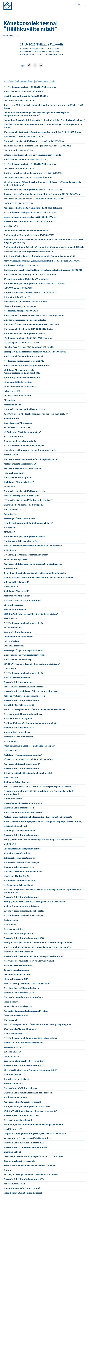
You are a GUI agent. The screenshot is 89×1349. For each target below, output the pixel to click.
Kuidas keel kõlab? (13, 798)
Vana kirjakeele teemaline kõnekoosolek (24, 871)
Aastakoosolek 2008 (13, 1047)
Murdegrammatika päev (15, 1097)
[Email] (40, 65)
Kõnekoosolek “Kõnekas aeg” (18, 659)
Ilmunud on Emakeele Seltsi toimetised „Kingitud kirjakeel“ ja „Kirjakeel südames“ (44, 120)
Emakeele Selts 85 (12, 1151)
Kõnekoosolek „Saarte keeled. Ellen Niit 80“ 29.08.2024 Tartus (34, 198)
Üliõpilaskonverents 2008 (16, 1015)
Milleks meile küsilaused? (16, 582)
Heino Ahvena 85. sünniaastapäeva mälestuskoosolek (29, 1165)
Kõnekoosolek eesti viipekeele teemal (22, 1102)
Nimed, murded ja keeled (16, 559)
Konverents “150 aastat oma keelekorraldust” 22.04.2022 (31, 324)
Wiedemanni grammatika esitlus (20, 880)
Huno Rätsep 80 (11, 1056)
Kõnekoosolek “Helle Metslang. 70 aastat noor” (27, 365)
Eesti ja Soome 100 (13, 509)
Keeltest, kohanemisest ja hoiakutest (21, 906)
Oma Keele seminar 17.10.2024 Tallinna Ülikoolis (28, 177)
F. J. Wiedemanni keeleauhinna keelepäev (24, 445)
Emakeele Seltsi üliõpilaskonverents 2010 (24, 938)
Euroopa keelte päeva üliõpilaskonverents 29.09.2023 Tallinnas (34, 283)
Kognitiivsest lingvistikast (16, 1079)
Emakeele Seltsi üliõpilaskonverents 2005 (24, 1142)
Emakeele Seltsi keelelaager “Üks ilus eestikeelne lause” (31, 691)
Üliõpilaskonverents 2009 (16, 979)
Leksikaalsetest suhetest (15, 826)
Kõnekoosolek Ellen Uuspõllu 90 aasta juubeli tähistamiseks (33, 564)
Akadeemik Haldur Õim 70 (16, 876)
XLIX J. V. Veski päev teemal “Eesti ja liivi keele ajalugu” (31, 614)
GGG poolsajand (11, 641)
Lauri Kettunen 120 (13, 1129)
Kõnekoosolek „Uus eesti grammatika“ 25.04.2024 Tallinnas (33, 207)
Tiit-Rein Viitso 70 (12, 1051)
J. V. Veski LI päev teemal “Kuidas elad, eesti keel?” (28, 500)
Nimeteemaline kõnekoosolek (18, 636)
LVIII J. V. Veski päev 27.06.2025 (19, 150)
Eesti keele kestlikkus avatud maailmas (23, 468)
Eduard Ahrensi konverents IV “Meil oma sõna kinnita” (31, 450)
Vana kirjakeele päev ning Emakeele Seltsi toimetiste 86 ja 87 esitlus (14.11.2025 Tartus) (43, 126)
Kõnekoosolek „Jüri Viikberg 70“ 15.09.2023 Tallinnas (30, 274)
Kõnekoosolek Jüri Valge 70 (17, 477)
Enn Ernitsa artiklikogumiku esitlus (21, 541)
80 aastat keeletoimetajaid (16, 970)
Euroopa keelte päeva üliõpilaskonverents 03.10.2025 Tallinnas (34, 141)
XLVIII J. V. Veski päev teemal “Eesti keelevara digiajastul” (32, 664)
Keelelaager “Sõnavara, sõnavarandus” (23, 755)
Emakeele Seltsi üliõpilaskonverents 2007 (24, 1065)
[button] (84, 5)
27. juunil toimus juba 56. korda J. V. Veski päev (26, 279)
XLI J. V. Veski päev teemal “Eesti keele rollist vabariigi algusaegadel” (38, 1024)
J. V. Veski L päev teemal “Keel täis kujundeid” (26, 554)
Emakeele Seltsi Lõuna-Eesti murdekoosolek (25, 1147)
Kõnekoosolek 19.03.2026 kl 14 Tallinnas (24, 91)
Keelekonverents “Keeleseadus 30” (20, 463)
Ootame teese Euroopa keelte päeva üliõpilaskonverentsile (32, 154)
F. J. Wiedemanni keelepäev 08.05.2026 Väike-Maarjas (30, 87)
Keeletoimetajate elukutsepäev (18, 736)
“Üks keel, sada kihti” (14, 473)
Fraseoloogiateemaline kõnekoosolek (22, 377)
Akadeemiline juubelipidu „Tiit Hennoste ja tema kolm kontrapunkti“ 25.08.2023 (43, 270)
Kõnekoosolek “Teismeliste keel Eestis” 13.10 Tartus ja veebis (34, 315)
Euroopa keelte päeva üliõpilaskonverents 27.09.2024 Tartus (33, 189)
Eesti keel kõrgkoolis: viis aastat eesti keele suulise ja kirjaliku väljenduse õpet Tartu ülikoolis (42, 891)
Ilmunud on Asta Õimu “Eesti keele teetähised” (26, 230)
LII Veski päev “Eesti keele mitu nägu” (22, 432)
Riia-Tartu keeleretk (13, 436)
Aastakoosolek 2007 (13, 1083)
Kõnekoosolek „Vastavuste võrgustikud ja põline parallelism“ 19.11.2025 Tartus (42, 132)
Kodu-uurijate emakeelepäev (18, 732)
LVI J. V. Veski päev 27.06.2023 (18, 288)
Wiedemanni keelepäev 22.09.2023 (21, 265)
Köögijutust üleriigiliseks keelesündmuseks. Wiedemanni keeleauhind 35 (39, 256)
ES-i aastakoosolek (13, 627)
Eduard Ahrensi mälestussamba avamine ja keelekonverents (33, 545)
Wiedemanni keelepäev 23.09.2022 (21, 310)
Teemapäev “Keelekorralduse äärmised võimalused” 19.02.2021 (35, 351)
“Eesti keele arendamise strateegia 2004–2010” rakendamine (34, 1156)
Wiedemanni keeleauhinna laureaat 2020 (24, 361)
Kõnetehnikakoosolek (14, 1183)
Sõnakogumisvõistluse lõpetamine (20, 1029)
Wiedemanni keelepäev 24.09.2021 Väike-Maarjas (28, 338)
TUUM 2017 (9, 532)
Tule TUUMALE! (11, 777)
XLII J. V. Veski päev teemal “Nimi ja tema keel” (27, 983)
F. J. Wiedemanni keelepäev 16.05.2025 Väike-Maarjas (30, 164)
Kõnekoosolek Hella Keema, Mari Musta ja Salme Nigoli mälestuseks (37, 947)
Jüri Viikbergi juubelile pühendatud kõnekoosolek (28, 773)
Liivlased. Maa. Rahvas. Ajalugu (19, 885)
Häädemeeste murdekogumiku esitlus (22, 848)
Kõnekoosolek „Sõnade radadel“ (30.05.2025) (26, 159)
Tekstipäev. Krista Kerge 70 (17, 297)
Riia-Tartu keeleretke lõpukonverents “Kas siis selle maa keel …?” (36, 413)
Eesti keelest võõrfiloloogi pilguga (20, 1088)
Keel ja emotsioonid (13, 1033)
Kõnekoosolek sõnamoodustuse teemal (23, 812)
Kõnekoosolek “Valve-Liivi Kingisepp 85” (24, 356)
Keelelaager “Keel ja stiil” (16, 591)
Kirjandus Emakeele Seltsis (17, 853)
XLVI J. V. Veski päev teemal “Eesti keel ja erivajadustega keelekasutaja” (39, 786)
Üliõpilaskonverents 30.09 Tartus (20, 306)
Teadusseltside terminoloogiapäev (20, 441)
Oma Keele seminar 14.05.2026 (19, 100)
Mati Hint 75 (10, 844)
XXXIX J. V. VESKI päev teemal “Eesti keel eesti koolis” (30, 1111)
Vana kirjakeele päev (14, 645)
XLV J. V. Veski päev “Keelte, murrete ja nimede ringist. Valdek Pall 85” (38, 839)
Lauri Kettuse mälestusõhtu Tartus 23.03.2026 (26, 96)
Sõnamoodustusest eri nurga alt (19, 1161)
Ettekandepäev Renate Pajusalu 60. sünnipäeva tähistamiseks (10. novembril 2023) (44, 247)
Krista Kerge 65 (11, 514)
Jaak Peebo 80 (10, 750)
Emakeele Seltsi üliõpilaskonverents (21, 700)
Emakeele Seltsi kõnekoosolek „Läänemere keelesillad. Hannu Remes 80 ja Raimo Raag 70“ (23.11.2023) (44, 241)
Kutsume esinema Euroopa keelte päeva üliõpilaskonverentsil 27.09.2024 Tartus (42, 194)
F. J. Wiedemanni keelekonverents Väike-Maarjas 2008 (30, 1038)
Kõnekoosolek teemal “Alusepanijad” (22, 764)
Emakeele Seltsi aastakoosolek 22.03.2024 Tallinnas (29, 221)
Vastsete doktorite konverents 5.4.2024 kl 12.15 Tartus (30, 217)
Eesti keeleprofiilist (13, 929)
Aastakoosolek (11, 454)
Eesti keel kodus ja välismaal (18, 1120)
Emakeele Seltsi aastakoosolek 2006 (21, 1115)
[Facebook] (29, 65)
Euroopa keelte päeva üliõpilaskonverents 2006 (27, 1106)
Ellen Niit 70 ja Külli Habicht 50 (19, 705)
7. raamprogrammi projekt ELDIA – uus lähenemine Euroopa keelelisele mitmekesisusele (39, 792)
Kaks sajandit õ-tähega (15, 609)
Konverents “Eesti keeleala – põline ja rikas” (25, 301)
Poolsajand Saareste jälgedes (18, 718)
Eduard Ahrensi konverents (17, 677)
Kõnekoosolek (10, 1020)
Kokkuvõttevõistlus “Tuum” (17, 595)
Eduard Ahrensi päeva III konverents (22, 495)
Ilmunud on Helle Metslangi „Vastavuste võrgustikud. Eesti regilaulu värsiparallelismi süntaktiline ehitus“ (37, 114)
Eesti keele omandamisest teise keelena (23, 997)
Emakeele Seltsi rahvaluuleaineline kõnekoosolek (28, 1092)
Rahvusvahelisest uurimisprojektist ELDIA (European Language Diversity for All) (43, 821)
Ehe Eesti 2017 (11, 527)
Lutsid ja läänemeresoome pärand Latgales (25, 320)
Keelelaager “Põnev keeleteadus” (20, 830)
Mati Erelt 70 (10, 924)
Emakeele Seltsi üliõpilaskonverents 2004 (24, 1179)
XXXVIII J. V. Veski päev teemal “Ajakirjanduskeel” (28, 1138)
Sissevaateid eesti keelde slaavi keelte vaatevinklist (29, 960)
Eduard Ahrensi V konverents (18, 423)
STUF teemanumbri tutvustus (17, 974)
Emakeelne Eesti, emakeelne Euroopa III (23, 504)
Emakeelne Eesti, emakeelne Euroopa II (23, 803)
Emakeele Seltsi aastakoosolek (19, 682)
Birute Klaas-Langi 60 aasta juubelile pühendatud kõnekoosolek (35, 573)
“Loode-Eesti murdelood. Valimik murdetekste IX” (28, 523)
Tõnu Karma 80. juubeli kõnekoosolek (22, 1188)
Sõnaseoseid (10, 668)
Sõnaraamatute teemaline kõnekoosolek (23, 686)
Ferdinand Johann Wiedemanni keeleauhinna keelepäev (31, 723)
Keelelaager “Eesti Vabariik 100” (20, 518)
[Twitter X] (35, 65)
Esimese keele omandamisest (18, 1006)
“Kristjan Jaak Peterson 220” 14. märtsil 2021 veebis (29, 347)
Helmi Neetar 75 (12, 1001)
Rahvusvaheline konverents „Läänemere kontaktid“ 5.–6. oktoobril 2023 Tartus (42, 260)
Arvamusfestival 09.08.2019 (17, 427)
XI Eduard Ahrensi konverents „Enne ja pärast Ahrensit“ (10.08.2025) (37, 145)
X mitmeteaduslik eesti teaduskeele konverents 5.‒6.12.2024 (33, 173)
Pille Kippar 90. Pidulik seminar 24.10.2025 (25, 136)
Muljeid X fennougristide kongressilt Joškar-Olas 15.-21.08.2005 (35, 1133)
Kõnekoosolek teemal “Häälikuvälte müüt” (29, 759)
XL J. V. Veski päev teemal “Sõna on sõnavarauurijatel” (30, 1070)
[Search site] (79, 6)
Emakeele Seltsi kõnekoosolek (18, 951)
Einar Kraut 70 (11, 586)
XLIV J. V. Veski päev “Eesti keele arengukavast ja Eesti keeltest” (35, 901)
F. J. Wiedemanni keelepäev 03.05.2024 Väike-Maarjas (30, 212)
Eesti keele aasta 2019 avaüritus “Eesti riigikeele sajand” (31, 459)
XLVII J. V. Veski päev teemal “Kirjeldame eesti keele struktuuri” (35, 709)
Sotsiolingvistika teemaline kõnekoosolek (24, 695)
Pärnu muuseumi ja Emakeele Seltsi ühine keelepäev (29, 745)
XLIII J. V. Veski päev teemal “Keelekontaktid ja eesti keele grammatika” (39, 942)
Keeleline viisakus (12, 1074)
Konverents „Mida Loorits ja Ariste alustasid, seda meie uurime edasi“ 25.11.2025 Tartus (43, 106)
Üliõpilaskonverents (13, 605)
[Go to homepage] (7, 6)
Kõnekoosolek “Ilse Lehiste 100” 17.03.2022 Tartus (28, 329)
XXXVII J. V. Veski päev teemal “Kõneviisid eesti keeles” (31, 1174)
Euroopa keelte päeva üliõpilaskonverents (24, 333)
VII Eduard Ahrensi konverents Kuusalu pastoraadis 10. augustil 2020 (22, 371)
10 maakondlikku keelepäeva (18, 382)
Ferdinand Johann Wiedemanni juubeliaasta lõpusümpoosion (33, 1124)
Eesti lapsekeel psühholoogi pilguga (21, 988)
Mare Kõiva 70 (11, 226)
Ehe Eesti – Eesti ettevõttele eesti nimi (22, 600)
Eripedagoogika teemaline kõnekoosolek (24, 910)
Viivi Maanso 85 (11, 741)
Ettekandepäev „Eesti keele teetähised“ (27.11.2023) (29, 235)
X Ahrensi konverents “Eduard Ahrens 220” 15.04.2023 (30, 292)
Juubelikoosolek (11, 418)
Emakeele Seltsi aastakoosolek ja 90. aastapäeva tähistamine (33, 956)
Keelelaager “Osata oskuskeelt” (19, 482)
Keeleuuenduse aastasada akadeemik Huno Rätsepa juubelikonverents (38, 817)
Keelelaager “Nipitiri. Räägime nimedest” (24, 650)
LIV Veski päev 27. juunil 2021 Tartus (21, 342)
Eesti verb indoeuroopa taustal (18, 933)
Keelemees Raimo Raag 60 (17, 782)
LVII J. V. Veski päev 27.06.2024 (18, 203)
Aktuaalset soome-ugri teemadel (19, 857)
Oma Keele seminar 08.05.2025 (19, 168)
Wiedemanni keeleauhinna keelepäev (22, 862)
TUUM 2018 (9, 486)
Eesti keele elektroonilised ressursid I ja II (24, 1061)
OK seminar (9, 400)
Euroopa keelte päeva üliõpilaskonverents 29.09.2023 (30, 251)
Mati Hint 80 (10, 550)
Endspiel (8, 1170)
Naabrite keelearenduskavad (18, 965)
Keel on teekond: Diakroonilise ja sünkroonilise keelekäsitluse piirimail (39, 577)
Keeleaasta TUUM (12, 404)
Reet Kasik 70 (10, 618)
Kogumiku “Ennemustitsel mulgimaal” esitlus (26, 1011)
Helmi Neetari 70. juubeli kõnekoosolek (23, 1192)
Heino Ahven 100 (12, 391)
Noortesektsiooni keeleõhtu (17, 395)
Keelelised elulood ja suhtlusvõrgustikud (23, 1042)
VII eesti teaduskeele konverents (20, 386)
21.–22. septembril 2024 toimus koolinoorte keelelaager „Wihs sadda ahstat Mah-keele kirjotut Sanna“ (43, 183)
